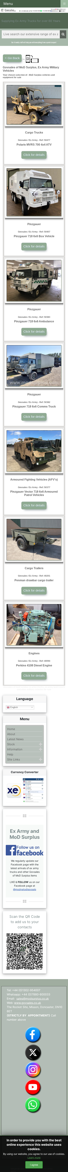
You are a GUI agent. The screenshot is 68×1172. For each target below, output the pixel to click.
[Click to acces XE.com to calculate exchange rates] (24, 790)
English (14, 707)
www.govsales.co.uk (27, 1003)
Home (11, 729)
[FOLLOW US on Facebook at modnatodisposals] (51, 11)
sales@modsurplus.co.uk (32, 998)
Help (10, 754)
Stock (11, 744)
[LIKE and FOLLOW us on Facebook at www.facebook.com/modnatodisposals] (33, 1034)
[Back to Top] (62, 1165)
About (11, 734)
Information (14, 749)
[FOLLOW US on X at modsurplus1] (63, 11)
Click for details (34, 155)
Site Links (13, 759)
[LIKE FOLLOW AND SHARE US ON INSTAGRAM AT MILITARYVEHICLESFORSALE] (61, 9)
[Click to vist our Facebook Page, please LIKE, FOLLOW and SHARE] (24, 850)
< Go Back (12, 58)
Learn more (34, 1157)
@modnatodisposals (24, 889)
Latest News (15, 739)
